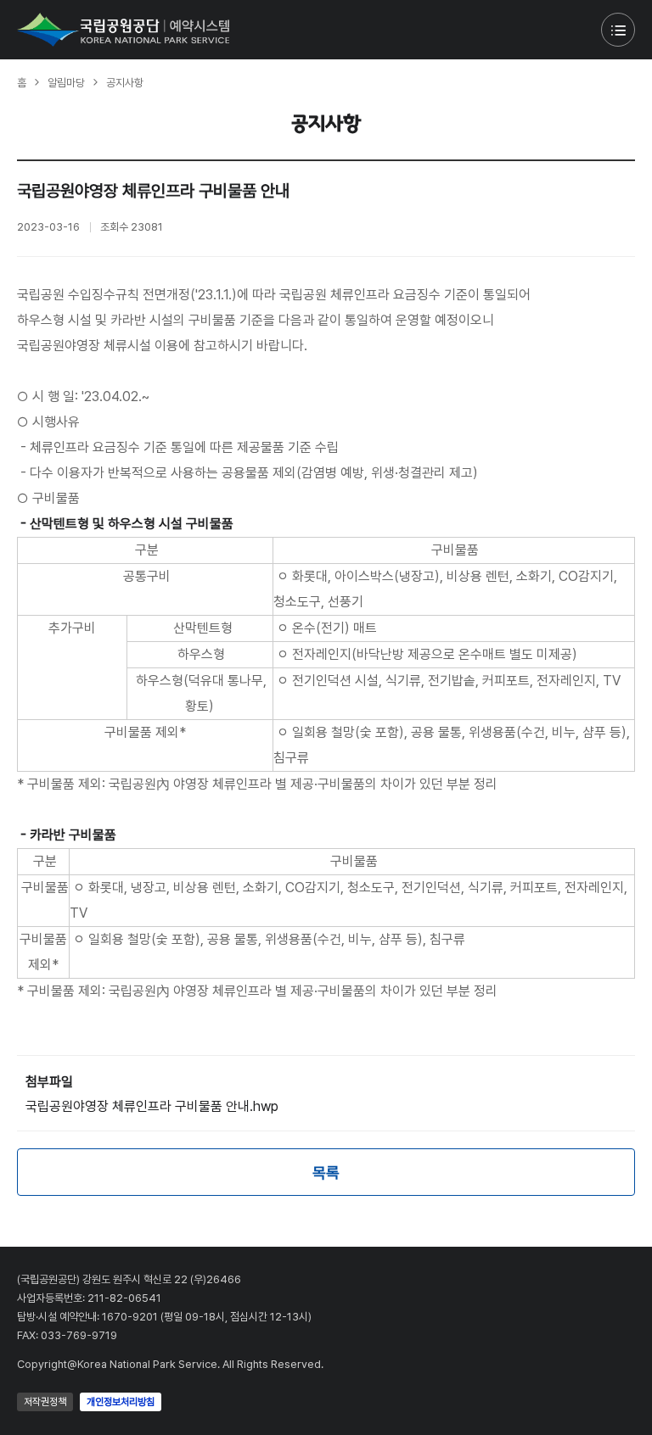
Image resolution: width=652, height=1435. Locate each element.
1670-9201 (130, 1316)
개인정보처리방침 (121, 1402)
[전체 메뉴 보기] (618, 30)
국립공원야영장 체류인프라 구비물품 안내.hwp (151, 1106)
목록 (326, 1172)
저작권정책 (45, 1402)
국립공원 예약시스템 (123, 30)
